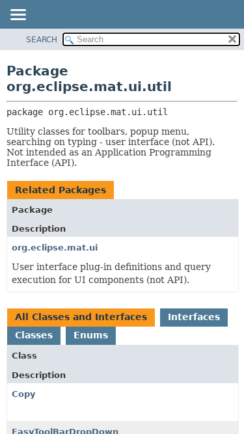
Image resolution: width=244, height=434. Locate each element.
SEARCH (41, 39)
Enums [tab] (91, 335)
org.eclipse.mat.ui (55, 247)
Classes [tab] (34, 335)
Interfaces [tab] (194, 317)
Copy (23, 394)
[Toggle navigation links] (18, 16)
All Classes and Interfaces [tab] (81, 317)
